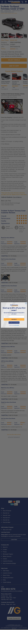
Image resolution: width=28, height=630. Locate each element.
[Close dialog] (26, 303)
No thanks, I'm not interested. (14, 322)
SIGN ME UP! (14, 319)
